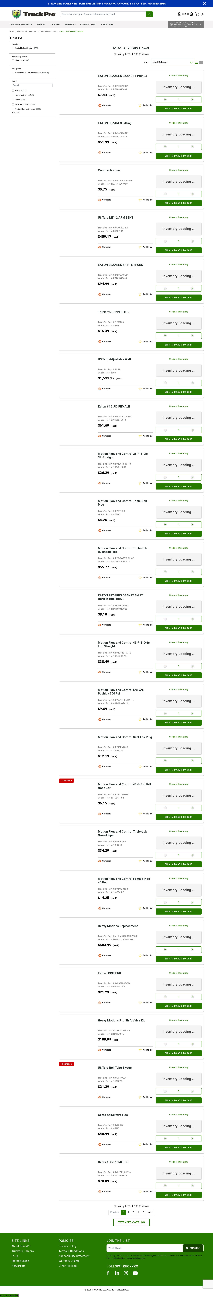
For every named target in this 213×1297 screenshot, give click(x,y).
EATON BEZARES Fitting (115, 123)
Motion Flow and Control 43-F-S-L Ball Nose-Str (124, 786)
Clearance (19, 60)
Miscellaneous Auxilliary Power (28, 73)
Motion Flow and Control (25, 109)
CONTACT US (107, 24)
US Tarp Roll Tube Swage (115, 1067)
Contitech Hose (109, 170)
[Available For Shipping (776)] (13, 48)
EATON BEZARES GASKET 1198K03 (122, 76)
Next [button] (150, 1212)
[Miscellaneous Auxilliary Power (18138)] (13, 73)
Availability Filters (19, 56)
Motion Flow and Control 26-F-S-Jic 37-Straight (123, 455)
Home (12, 32)
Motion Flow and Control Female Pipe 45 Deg (124, 880)
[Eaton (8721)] (13, 91)
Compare (106, 105)
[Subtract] (165, 99)
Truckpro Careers (23, 1251)
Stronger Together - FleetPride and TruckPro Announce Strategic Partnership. (106, 3)
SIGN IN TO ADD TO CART (179, 108)
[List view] (196, 62)
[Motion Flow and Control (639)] (13, 109)
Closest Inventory (178, 75)
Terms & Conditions (71, 1251)
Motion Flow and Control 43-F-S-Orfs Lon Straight (124, 644)
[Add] (192, 99)
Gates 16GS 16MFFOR (113, 1162)
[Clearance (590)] (13, 60)
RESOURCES (70, 24)
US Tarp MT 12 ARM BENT (115, 217)
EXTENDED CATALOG (131, 1222)
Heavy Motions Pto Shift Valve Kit (121, 1020)
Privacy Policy (68, 1246)
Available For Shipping (24, 48)
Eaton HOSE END (109, 973)
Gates (17, 100)
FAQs (15, 1255)
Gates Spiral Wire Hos (113, 1115)
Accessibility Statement (74, 1255)
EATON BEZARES (22, 104)
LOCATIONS (55, 24)
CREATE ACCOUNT (88, 24)
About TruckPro (21, 1246)
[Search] (149, 14)
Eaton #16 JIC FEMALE (114, 406)
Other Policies (68, 1265)
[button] (183, 14)
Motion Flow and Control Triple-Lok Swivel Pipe (122, 833)
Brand (14, 81)
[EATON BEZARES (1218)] (13, 104)
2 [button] (128, 1212)
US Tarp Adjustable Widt (114, 359)
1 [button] (123, 1212)
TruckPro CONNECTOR (113, 312)
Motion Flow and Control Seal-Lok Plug (125, 737)
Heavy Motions (21, 95)
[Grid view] (201, 62)
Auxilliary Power (49, 32)
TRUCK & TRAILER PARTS (21, 24)
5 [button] (143, 1212)
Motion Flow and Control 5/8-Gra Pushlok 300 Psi (121, 691)
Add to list (148, 105)
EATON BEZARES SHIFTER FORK (120, 265)
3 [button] (133, 1212)
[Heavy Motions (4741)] (13, 95)
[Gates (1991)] (13, 100)
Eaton (17, 91)
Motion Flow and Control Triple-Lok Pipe (122, 502)
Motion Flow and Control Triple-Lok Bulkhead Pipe (122, 550)
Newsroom (19, 1265)
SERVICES (41, 24)
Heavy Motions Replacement (118, 926)
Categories (16, 69)
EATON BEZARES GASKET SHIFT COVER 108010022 (120, 597)
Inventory (16, 44)
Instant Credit (20, 1260)
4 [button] (138, 1212)
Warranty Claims (69, 1260)
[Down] (191, 62)
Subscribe (193, 1248)
